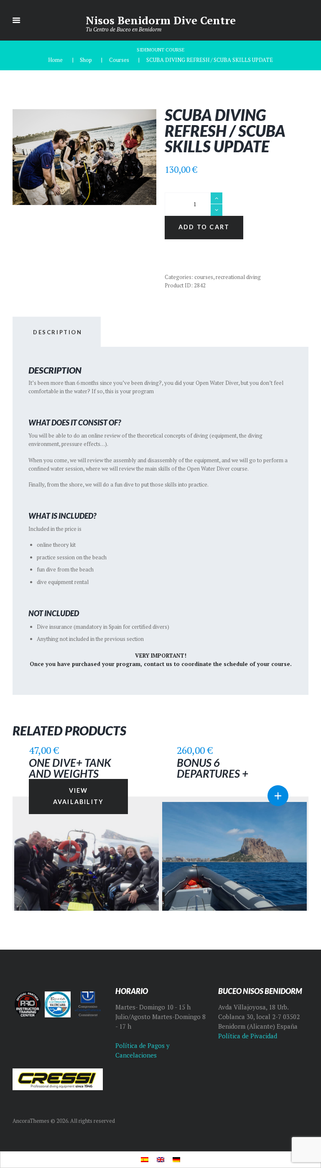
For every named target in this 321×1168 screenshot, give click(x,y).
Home (55, 60)
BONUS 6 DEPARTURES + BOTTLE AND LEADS (224, 773)
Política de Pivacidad (247, 1036)
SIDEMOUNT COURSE (160, 49)
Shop (86, 60)
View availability (78, 796)
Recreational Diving (238, 277)
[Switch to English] (160, 1160)
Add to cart (203, 227)
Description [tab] (57, 332)
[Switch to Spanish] (145, 1160)
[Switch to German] (176, 1160)
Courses (119, 60)
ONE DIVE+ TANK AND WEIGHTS (70, 768)
